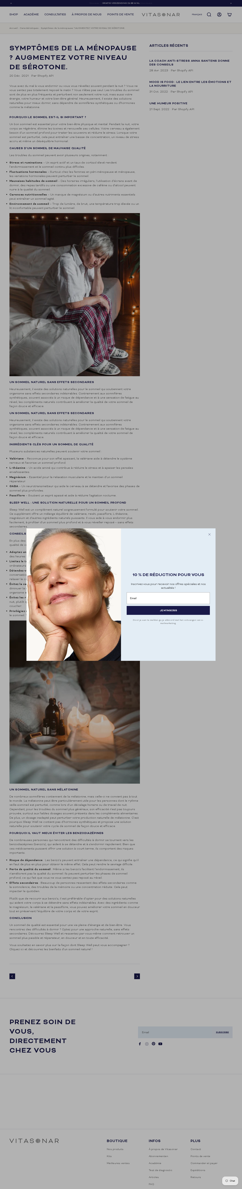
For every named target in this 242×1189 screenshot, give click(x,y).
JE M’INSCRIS (168, 610)
